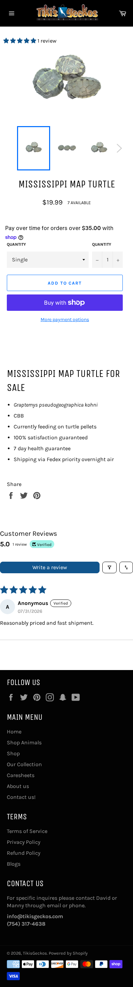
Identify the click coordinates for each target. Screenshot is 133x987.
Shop (13, 753)
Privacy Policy (23, 842)
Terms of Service (27, 831)
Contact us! (21, 797)
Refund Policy (23, 853)
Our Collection (24, 764)
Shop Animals (24, 742)
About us (18, 786)
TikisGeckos (35, 953)
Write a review (49, 567)
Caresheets (20, 775)
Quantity (16, 244)
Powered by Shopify (68, 953)
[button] (20, 40)
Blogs (13, 864)
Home (14, 731)
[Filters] (109, 567)
